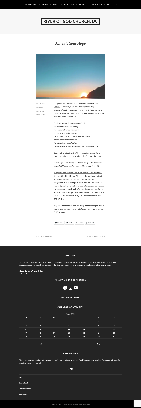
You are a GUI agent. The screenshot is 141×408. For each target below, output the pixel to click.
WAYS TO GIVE (97, 4)
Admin (40, 107)
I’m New (45, 4)
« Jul (40, 344)
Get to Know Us (30, 4)
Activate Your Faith (45, 236)
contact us (36, 363)
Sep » (99, 344)
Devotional (69, 4)
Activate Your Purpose (95, 236)
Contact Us (112, 4)
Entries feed (23, 383)
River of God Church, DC (70, 21)
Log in (21, 377)
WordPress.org (24, 394)
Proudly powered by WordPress (60, 404)
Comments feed (25, 389)
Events (56, 4)
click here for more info (27, 274)
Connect (83, 4)
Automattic (86, 404)
